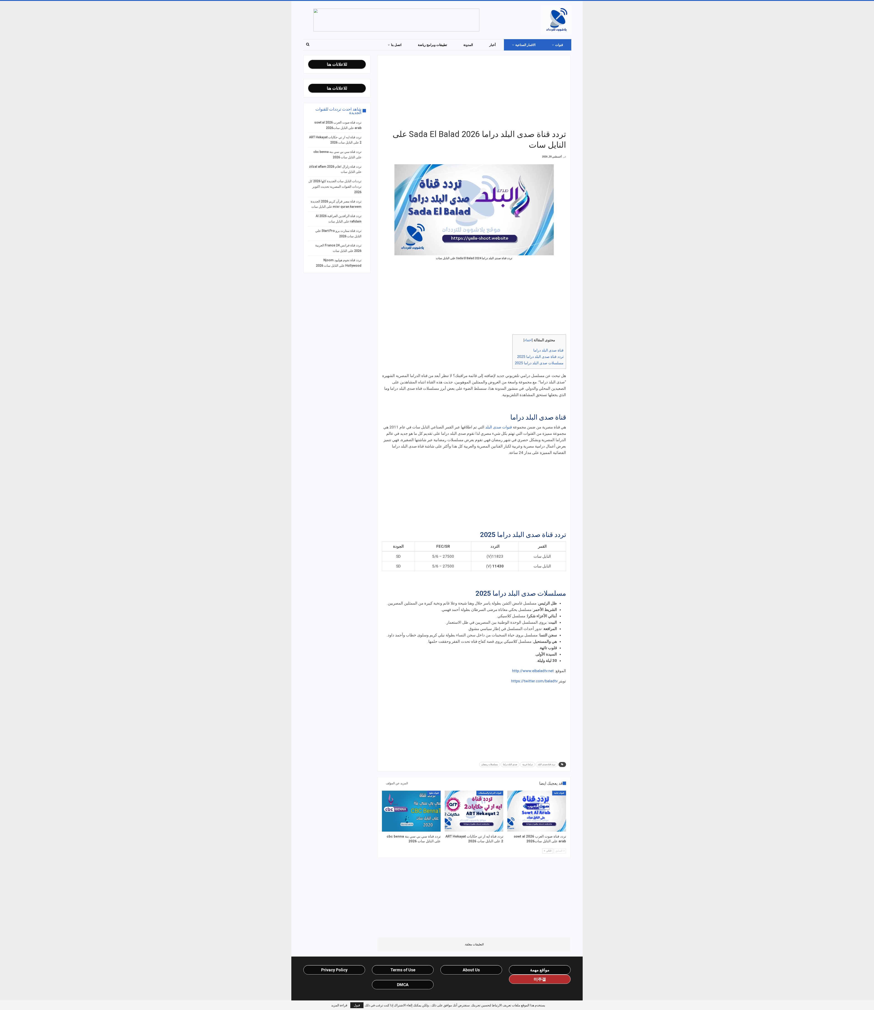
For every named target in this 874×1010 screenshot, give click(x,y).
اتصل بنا (396, 45)
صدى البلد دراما (510, 764)
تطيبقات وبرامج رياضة (432, 45)
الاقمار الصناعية (525, 45)
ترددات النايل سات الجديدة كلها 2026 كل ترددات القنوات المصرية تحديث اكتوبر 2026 (334, 186)
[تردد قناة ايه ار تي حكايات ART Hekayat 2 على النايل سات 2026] (474, 811)
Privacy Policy (334, 969)
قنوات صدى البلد (498, 427)
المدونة (468, 45)
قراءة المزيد (339, 1005)
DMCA (403, 984)
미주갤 (540, 979)
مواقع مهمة (539, 969)
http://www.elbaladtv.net (533, 670)
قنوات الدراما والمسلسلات (489, 793)
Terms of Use (402, 969)
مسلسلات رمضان (489, 764)
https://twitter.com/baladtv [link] (534, 681)
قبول (357, 1005)
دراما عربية (527, 764)
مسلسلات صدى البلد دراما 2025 (539, 363)
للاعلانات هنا (337, 64)
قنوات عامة (559, 793)
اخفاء (528, 340)
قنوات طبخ (434, 793)
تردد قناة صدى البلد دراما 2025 (540, 356)
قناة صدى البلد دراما (548, 350)
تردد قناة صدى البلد (546, 764)
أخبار (492, 45)
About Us (471, 969)
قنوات (559, 45)
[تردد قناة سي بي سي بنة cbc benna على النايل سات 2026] (411, 811)
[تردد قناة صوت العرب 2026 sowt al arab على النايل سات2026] (536, 811)
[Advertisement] (474, 91)
